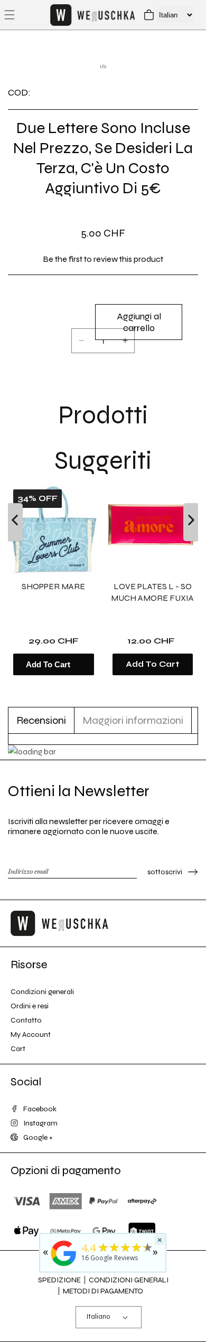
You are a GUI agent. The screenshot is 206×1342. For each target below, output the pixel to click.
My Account (31, 1034)
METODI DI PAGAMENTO (103, 1291)
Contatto (26, 1020)
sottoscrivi (164, 871)
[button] (9, 15)
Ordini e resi (30, 1005)
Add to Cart (153, 663)
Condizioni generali (42, 991)
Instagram (40, 1123)
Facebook (40, 1108)
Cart (18, 1048)
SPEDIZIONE (59, 1279)
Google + (38, 1137)
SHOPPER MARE (53, 586)
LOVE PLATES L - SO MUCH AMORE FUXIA (152, 591)
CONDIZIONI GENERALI (128, 1279)
